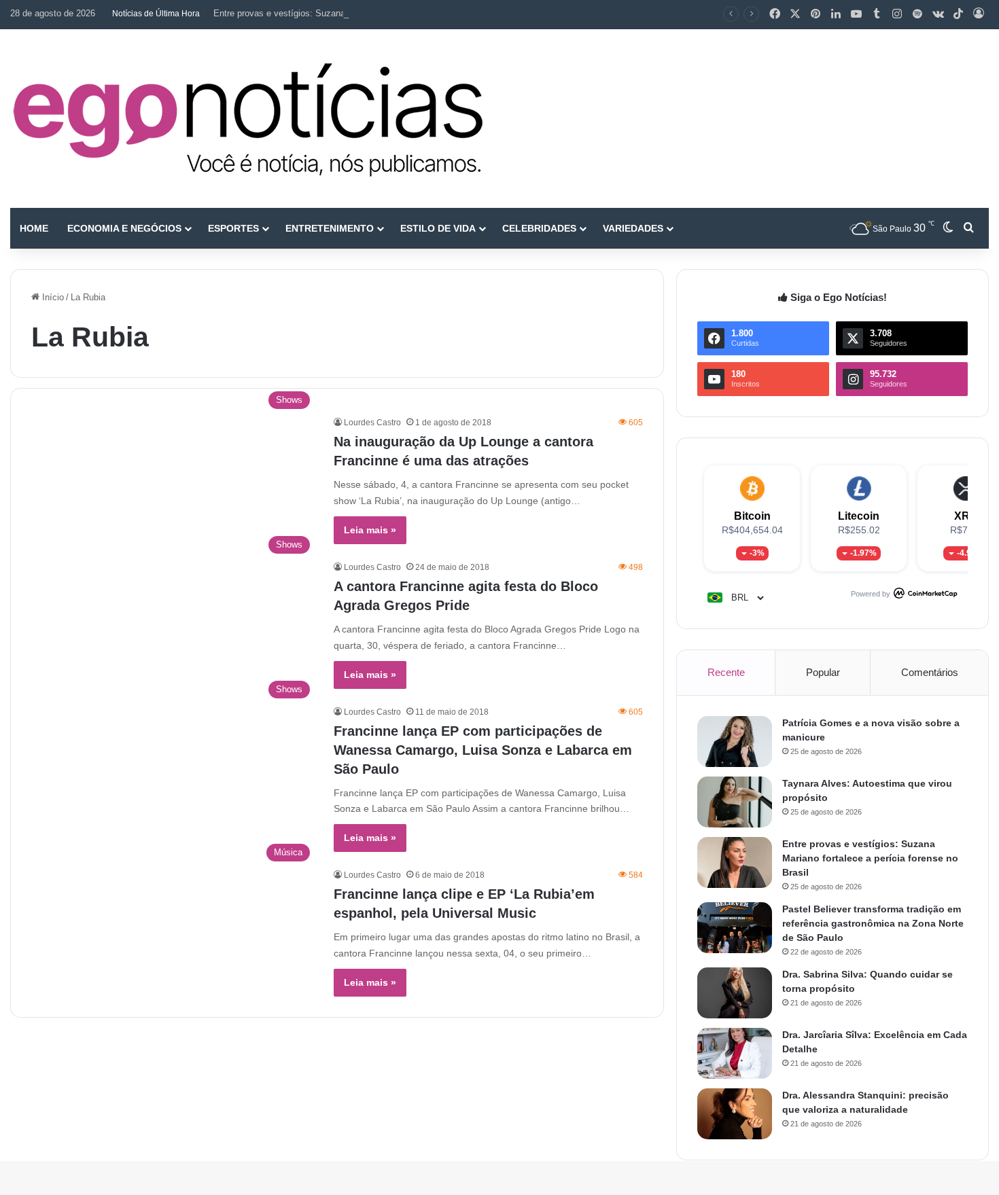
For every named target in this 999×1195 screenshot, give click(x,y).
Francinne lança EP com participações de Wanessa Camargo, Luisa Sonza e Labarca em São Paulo (483, 750)
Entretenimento (329, 228)
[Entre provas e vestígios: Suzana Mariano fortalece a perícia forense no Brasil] (734, 862)
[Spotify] (917, 14)
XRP (965, 516)
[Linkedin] (836, 14)
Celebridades (539, 228)
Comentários (929, 672)
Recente (726, 672)
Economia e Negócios (124, 228)
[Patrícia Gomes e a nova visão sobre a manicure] (734, 741)
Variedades (633, 228)
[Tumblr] (876, 14)
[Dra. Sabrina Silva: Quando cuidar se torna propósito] (734, 992)
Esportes (233, 228)
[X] (795, 14)
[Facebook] (775, 14)
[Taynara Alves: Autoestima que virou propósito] (734, 802)
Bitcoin (752, 516)
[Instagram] (897, 14)
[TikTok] (958, 14)
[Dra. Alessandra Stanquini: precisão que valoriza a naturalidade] (734, 1113)
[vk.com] (938, 14)
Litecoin (858, 516)
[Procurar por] (968, 228)
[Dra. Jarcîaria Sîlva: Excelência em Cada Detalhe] (734, 1053)
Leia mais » (370, 529)
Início (51, 297)
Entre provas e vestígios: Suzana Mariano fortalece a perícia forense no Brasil (367, 13)
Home (34, 228)
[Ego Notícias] (248, 118)
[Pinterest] (815, 14)
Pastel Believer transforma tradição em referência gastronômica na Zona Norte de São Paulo (873, 923)
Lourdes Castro (372, 422)
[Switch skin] (948, 228)
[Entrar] (978, 14)
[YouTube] (856, 14)
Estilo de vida (438, 228)
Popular (823, 672)
